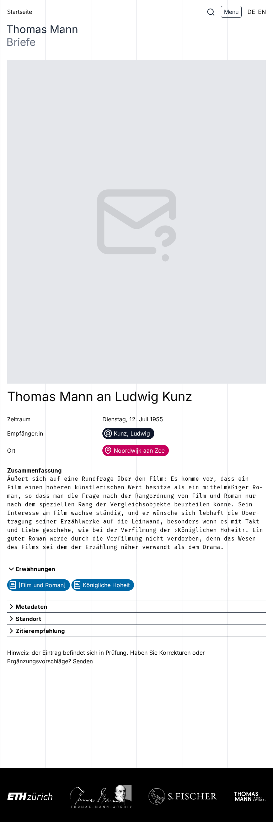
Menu (231, 11)
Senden (83, 661)
